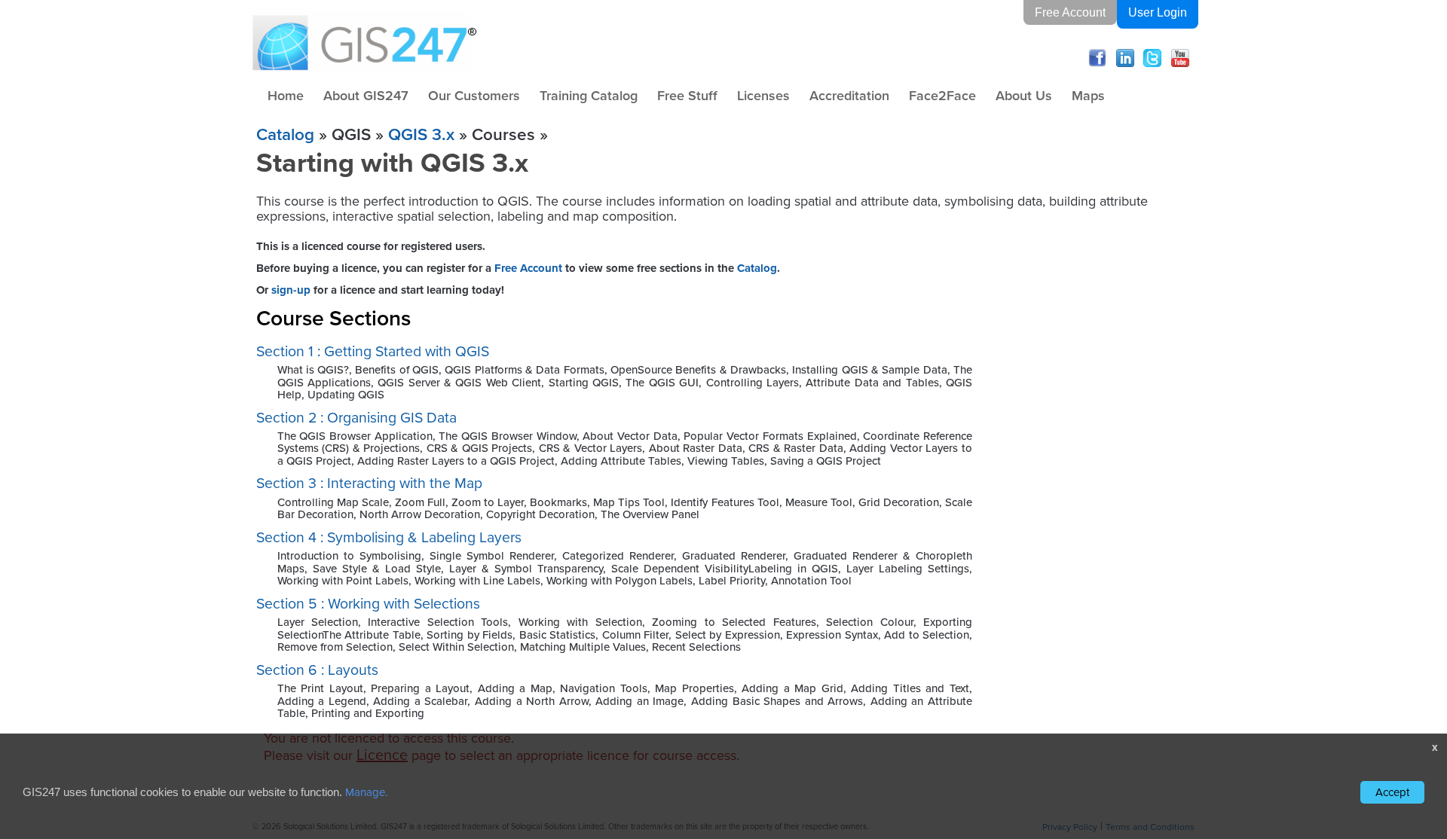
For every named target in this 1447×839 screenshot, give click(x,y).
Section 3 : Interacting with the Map (369, 483)
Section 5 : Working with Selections (368, 604)
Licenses (763, 95)
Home (286, 95)
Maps (1088, 95)
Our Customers (474, 95)
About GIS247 (365, 95)
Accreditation (849, 95)
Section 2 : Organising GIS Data (356, 418)
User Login (1157, 12)
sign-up (291, 290)
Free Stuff (687, 95)
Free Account (1070, 12)
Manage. (366, 792)
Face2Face (942, 95)
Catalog (285, 134)
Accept (1392, 792)
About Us (1024, 95)
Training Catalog (589, 95)
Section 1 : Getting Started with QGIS (372, 351)
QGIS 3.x (421, 134)
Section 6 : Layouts (317, 670)
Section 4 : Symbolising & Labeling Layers (389, 537)
